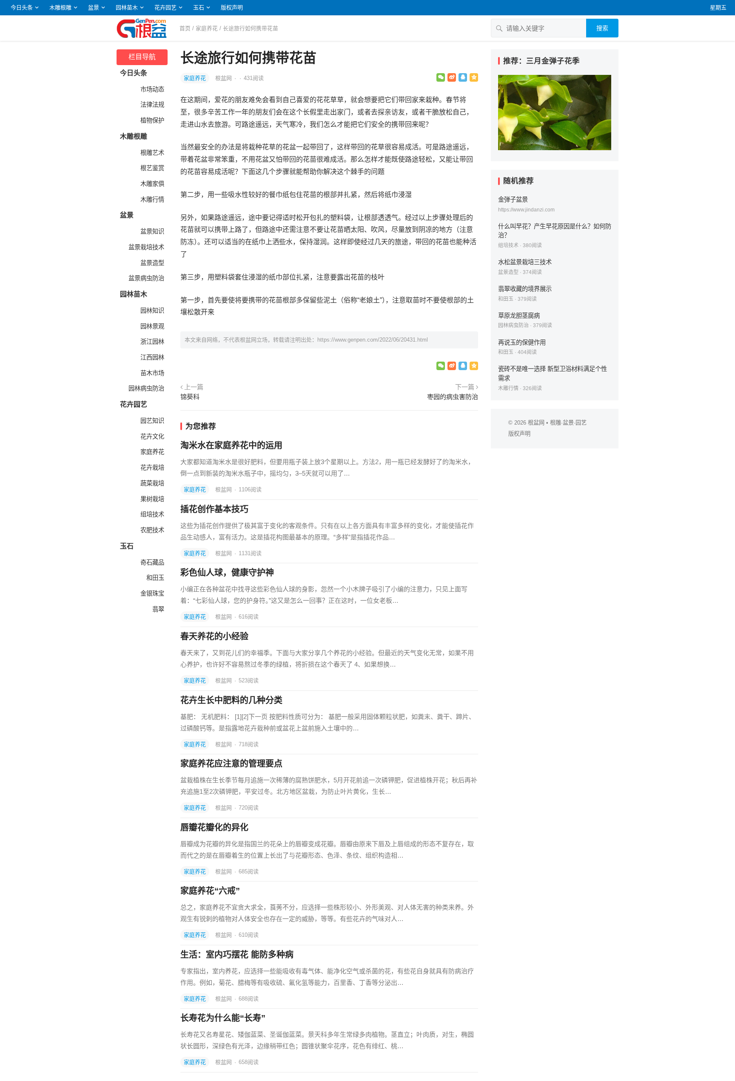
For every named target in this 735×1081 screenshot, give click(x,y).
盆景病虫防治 (145, 278)
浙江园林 (151, 341)
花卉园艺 (165, 7)
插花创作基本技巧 (214, 509)
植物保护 (151, 120)
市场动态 (151, 89)
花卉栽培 (151, 467)
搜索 (602, 28)
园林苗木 (127, 7)
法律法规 (151, 104)
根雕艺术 (151, 152)
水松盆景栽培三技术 (525, 262)
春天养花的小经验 (214, 636)
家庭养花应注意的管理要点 (231, 763)
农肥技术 (151, 530)
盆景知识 (151, 231)
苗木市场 (151, 373)
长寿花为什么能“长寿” (222, 1018)
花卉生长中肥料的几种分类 (231, 700)
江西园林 (151, 357)
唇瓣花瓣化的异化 (214, 827)
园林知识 (151, 310)
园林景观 (151, 326)
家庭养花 (207, 28)
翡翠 (157, 609)
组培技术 (151, 514)
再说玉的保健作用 (522, 342)
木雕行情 (151, 199)
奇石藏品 (151, 562)
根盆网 (224, 78)
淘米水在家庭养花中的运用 (231, 445)
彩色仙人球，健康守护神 (227, 572)
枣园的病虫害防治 (452, 396)
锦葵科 (189, 396)
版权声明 (232, 7)
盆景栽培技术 (145, 247)
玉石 (198, 7)
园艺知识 (151, 420)
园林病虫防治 (145, 388)
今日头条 (22, 7)
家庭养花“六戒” (210, 891)
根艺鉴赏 (151, 168)
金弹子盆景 (513, 199)
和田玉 (154, 577)
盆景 (93, 7)
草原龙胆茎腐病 (519, 315)
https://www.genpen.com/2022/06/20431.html (372, 340)
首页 (185, 28)
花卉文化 (151, 436)
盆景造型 (151, 263)
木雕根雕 (60, 7)
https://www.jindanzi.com (526, 210)
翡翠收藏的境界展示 (525, 288)
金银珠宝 (151, 593)
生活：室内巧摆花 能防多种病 (236, 954)
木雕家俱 (151, 183)
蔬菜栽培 (151, 483)
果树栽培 (151, 499)
